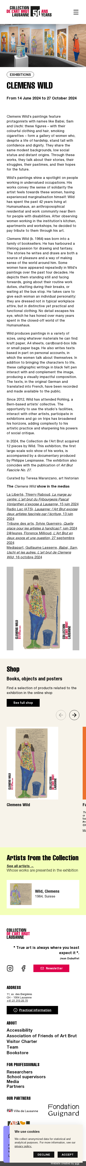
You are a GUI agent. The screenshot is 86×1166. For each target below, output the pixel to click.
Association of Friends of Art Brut (42, 1036)
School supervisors (26, 1077)
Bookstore (17, 1053)
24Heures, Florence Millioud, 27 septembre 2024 (41, 538)
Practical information (35, 1010)
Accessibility (19, 1031)
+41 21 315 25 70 (17, 1001)
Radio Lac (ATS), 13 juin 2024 (42, 514)
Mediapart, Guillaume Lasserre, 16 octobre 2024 (42, 552)
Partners (15, 1087)
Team (12, 1048)
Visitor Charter (22, 1042)
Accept (67, 1155)
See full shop (23, 703)
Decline (44, 1155)
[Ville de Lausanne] (22, 1110)
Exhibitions (20, 75)
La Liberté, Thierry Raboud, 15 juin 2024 (42, 499)
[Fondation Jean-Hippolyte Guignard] (63, 1110)
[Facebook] (23, 968)
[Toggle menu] (76, 12)
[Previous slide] (61, 715)
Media (13, 1082)
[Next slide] (74, 715)
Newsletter (54, 968)
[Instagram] (10, 968)
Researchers (20, 1073)
